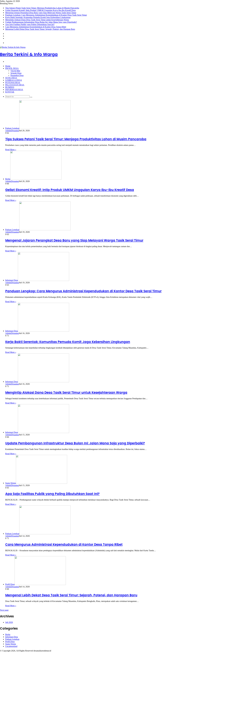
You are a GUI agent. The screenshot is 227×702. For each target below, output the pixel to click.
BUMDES (9, 87)
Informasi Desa (11, 637)
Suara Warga (10, 644)
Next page (4, 610)
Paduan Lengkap (12, 639)
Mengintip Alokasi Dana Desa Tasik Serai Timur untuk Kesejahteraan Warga (37, 20)
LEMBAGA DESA (13, 80)
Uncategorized (11, 646)
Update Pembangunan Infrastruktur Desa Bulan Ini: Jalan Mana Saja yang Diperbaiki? (41, 22)
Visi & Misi (15, 71)
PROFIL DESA (12, 68)
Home (7, 66)
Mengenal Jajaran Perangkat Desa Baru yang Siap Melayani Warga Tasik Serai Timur (40, 13)
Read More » (10, 149)
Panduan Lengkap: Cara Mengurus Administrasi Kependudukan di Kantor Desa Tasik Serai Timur (46, 15)
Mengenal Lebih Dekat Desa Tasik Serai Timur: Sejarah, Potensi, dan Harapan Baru (40, 29)
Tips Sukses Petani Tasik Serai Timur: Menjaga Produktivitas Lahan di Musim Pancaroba (42, 8)
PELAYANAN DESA (14, 85)
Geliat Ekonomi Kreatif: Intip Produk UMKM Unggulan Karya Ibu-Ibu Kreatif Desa (40, 10)
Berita (7, 634)
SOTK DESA (11, 78)
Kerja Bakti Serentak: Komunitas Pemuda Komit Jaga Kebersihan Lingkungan (38, 17)
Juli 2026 (9, 622)
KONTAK (9, 92)
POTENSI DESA (12, 82)
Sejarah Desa (16, 73)
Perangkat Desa (17, 75)
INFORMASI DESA (14, 89)
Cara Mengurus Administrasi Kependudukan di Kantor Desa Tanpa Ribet (35, 27)
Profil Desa (10, 641)
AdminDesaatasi (12, 130)
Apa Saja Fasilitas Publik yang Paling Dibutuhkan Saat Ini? (30, 24)
